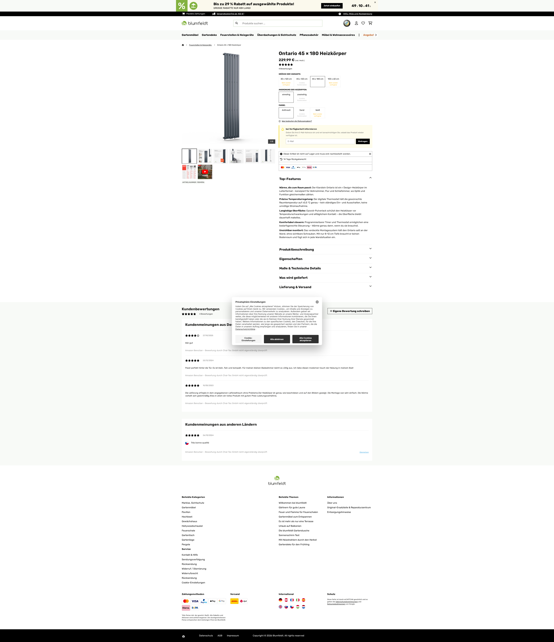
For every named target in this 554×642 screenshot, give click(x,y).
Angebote (369, 34)
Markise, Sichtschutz (193, 502)
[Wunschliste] (363, 23)
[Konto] (356, 23)
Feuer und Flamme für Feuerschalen (298, 512)
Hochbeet (187, 516)
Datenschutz (206, 635)
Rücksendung (189, 564)
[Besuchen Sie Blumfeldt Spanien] (303, 600)
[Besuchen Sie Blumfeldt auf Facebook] (183, 636)
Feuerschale (188, 530)
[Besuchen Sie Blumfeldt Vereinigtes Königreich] (280, 606)
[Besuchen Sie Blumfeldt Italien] (298, 600)
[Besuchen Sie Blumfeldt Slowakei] (286, 606)
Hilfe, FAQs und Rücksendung (357, 14)
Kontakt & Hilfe (190, 554)
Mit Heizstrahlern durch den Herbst (298, 539)
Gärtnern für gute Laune (292, 507)
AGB (220, 635)
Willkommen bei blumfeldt (293, 502)
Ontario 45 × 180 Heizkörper (229, 45)
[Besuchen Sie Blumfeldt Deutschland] (280, 600)
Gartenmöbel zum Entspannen (295, 516)
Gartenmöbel (189, 507)
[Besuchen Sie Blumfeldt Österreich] (286, 600)
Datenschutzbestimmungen (347, 602)
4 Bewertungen (285, 69)
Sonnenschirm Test (289, 535)
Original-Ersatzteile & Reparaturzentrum (349, 507)
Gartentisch (188, 535)
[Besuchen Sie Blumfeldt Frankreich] (292, 600)
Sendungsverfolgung (193, 559)
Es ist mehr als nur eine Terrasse (296, 521)
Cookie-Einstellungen (193, 582)
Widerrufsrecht (190, 573)
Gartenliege (188, 539)
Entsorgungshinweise (339, 512)
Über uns (332, 502)
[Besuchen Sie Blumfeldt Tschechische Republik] (292, 606)
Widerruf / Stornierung (194, 568)
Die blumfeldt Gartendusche (294, 530)
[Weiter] (376, 35)
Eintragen (362, 141)
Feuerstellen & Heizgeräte (200, 45)
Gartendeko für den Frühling (294, 544)
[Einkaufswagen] (370, 23)
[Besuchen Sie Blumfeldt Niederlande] (303, 606)
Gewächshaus (189, 521)
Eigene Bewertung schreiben (351, 311)
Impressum (233, 635)
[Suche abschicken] (236, 23)
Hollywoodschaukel (192, 526)
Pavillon (186, 512)
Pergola (186, 544)
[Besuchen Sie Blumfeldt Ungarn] (298, 606)
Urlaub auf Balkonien (290, 526)
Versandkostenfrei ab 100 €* (230, 14)
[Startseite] (185, 45)
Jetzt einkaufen (332, 5)
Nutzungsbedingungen (336, 604)
